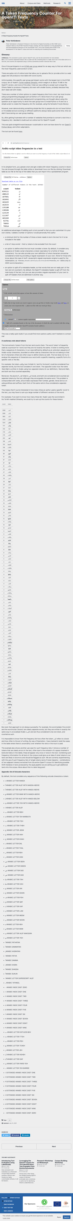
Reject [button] (59, 1217)
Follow (68, 46)
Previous (19, 1146)
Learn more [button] (6, 1218)
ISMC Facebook (9, 1204)
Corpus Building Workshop (61, 1162)
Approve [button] (66, 1217)
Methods (47, 3)
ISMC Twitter (8, 1207)
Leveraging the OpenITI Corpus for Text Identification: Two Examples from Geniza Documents (26, 1164)
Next (54, 1146)
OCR (33, 765)
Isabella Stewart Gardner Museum (61, 27)
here (20, 131)
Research (56, 3)
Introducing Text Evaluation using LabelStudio (8, 1162)
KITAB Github (8, 1201)
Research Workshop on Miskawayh (45, 1162)
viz (9, 1120)
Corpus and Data (34, 3)
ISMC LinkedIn (8, 1211)
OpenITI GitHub (15, 1197)
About (22, 3)
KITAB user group (30, 66)
